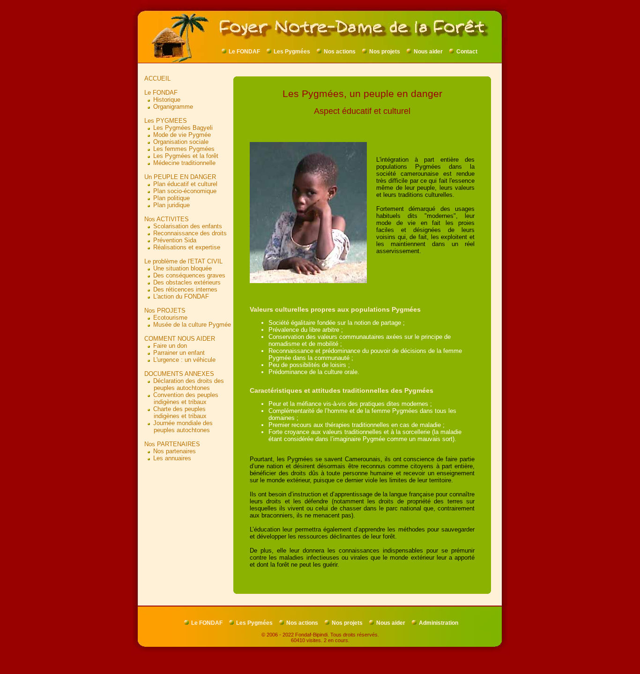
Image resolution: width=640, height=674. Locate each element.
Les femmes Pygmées (184, 148)
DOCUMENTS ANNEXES (179, 373)
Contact (466, 51)
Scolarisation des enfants (187, 226)
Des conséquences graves (189, 275)
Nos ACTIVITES (166, 219)
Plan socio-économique (184, 191)
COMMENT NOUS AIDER (179, 338)
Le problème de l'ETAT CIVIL (183, 261)
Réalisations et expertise (186, 247)
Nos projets (384, 51)
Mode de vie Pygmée (182, 134)
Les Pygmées (292, 51)
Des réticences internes (185, 289)
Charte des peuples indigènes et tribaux (175, 412)
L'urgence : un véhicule (184, 359)
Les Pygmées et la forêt (185, 155)
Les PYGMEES (165, 120)
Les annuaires (172, 458)
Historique (166, 99)
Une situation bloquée (182, 268)
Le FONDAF (244, 51)
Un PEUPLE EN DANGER (180, 176)
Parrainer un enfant (179, 352)
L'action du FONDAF (181, 296)
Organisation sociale (180, 141)
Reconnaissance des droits (190, 233)
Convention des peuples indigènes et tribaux (181, 398)
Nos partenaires (174, 451)
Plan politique (171, 198)
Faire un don (170, 345)
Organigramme (173, 106)
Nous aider (428, 51)
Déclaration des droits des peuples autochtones (184, 384)
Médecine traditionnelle (184, 162)
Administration (438, 623)
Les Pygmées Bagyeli (183, 127)
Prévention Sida (174, 240)
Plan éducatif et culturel (185, 183)
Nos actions (340, 51)
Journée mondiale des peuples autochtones (178, 426)
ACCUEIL (157, 78)
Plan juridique (171, 205)
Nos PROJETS (165, 310)
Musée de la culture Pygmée (192, 324)
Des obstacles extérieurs (187, 282)
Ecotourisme (170, 317)
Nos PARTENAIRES (172, 444)
